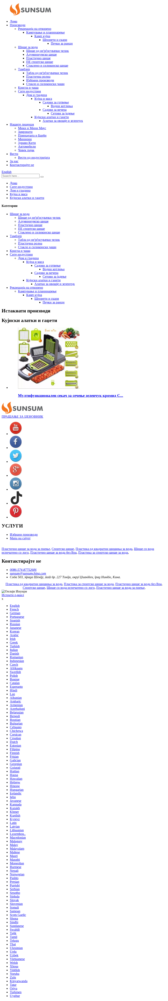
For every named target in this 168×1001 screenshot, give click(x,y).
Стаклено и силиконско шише (47, 65)
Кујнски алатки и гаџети (51, 117)
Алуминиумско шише (41, 54)
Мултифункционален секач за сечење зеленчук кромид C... (70, 395)
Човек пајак (26, 150)
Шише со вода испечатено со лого (71, 587)
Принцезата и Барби (32, 135)
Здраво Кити (27, 143)
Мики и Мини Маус (32, 128)
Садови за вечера (55, 109)
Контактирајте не (22, 165)
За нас (14, 161)
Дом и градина (36, 95)
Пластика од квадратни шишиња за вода (104, 549)
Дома (13, 21)
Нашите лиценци (22, 124)
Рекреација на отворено (34, 28)
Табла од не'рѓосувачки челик (47, 73)
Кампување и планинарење (45, 32)
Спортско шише (63, 549)
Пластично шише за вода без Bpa (53, 552)
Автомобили (27, 146)
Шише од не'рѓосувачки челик (47, 51)
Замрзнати (25, 132)
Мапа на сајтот (20, 538)
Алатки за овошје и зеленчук (63, 120)
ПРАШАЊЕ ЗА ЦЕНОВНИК (22, 416)
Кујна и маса (43, 98)
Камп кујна (42, 36)
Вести (14, 154)
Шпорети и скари (55, 40)
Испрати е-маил (13, 595)
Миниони (25, 139)
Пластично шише (38, 58)
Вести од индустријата (34, 157)
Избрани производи (40, 80)
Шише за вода (28, 47)
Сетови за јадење (63, 113)
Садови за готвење (56, 102)
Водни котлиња (62, 106)
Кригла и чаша (28, 87)
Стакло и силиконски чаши (45, 84)
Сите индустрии (29, 91)
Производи (17, 25)
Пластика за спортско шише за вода (103, 552)
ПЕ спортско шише (39, 62)
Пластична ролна (38, 76)
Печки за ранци (62, 43)
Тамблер (24, 69)
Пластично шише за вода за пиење (26, 549)
